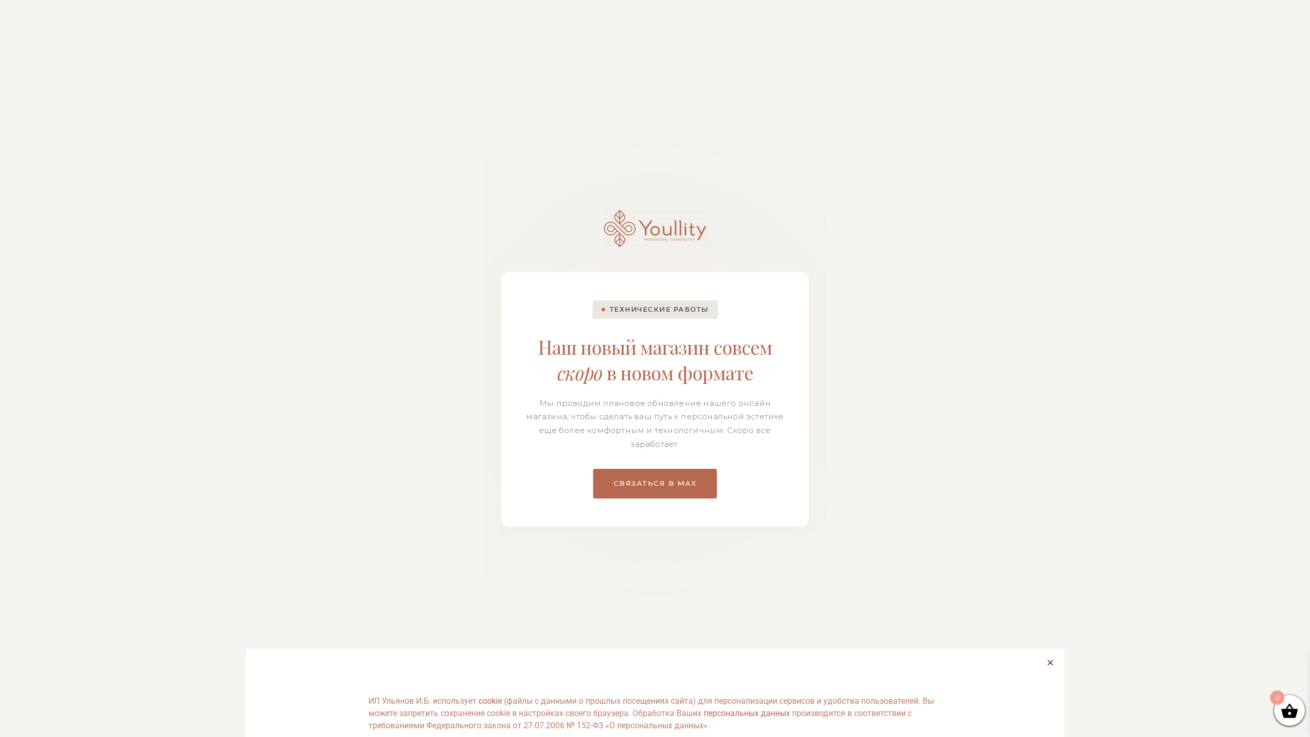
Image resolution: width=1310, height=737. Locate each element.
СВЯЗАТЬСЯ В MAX (655, 483)
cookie (490, 701)
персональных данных (747, 713)
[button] (1050, 662)
